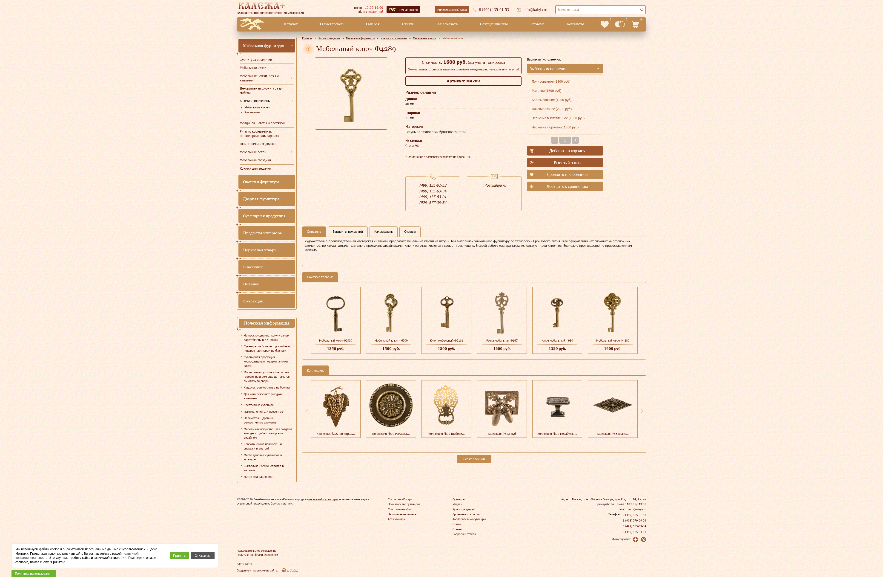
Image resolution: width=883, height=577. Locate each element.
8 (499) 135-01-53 (634, 514)
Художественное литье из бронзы (267, 387)
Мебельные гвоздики (255, 160)
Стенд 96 (412, 146)
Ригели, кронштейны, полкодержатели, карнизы (259, 133)
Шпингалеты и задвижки (258, 144)
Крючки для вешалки (255, 168)
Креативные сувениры (259, 405)
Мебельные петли (253, 152)
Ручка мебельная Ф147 (502, 340)
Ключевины (252, 112)
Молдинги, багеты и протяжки (262, 123)
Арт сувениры (396, 519)
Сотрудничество (494, 24)
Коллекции (253, 301)
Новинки (251, 284)
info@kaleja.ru (494, 185)
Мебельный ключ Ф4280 (612, 340)
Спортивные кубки (400, 509)
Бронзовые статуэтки (466, 514)
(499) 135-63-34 (432, 191)
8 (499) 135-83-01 (634, 532)
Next (641, 411)
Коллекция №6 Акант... (613, 433)
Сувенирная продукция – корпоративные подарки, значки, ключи (266, 361)
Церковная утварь (259, 250)
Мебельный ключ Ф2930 (335, 340)
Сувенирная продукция (264, 216)
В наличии (253, 267)
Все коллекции (474, 459)
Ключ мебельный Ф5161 (446, 340)
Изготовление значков (402, 514)
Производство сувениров (404, 504)
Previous (306, 411)
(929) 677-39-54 (432, 202)
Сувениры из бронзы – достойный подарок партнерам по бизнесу (267, 348)
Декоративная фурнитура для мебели (262, 90)
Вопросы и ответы (464, 534)
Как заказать (446, 24)
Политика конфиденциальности (257, 554)
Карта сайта (244, 563)
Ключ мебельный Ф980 (557, 340)
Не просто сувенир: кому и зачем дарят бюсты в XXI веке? (266, 337)
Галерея (373, 24)
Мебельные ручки (253, 68)
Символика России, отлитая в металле (264, 468)
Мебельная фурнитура (263, 45)
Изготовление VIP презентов (263, 411)
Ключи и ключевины (255, 101)
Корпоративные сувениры (469, 519)
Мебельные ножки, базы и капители (259, 78)
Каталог (291, 24)
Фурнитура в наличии (256, 59)
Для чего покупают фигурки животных (263, 396)
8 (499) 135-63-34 (634, 526)
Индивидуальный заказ (452, 9)
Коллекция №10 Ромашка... (391, 433)
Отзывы (537, 24)
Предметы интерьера (262, 233)
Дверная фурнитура (261, 199)
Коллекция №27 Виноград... (336, 433)
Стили (407, 24)
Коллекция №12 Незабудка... (557, 433)
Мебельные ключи (256, 107)
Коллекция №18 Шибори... (446, 433)
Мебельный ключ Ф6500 (391, 340)
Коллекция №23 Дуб (502, 433)
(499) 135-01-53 (432, 185)
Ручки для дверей (464, 509)
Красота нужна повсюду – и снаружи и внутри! (263, 446)
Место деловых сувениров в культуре (263, 457)
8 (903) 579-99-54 (634, 520)
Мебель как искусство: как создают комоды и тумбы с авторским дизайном (268, 433)
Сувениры (459, 499)
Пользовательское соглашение (256, 550)
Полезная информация (267, 323)
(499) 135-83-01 (432, 196)
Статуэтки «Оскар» (400, 499)
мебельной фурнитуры (323, 499)
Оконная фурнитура (261, 182)
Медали (457, 504)
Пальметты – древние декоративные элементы (260, 420)
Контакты (575, 24)
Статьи (457, 524)
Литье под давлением (258, 476)
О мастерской (332, 24)
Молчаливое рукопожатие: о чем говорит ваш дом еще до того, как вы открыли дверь (267, 376)
